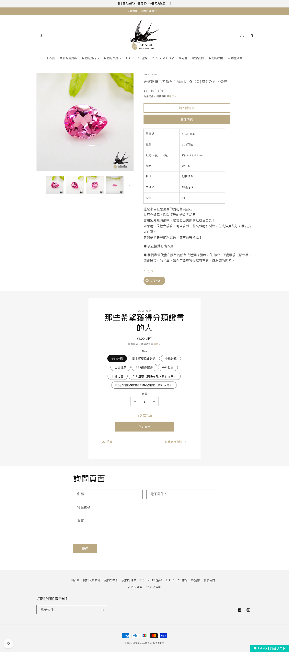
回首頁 (75, 580)
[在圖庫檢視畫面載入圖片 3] (95, 185)
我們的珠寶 (129, 580)
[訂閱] (102, 609)
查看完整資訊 (173, 442)
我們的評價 (135, 587)
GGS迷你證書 (144, 367)
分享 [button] (151, 271)
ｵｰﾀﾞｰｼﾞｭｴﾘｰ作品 (177, 580)
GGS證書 (168, 367)
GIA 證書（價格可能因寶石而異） (155, 376)
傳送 (85, 548)
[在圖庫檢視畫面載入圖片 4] (115, 185)
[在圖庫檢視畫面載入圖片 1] (55, 185)
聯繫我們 (209, 580)
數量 (144, 393)
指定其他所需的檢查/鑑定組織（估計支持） (144, 385)
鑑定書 (195, 580)
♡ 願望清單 (153, 587)
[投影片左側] (40, 185)
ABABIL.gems (139, 643)
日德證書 (117, 376)
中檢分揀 (171, 358)
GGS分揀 (117, 358)
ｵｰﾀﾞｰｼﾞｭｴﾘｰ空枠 (151, 580)
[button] (40, 35)
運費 (171, 96)
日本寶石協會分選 (144, 358)
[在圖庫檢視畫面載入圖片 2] (75, 185)
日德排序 (120, 367)
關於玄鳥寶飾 (91, 580)
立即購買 (186, 119)
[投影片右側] (129, 185)
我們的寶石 (111, 580)
